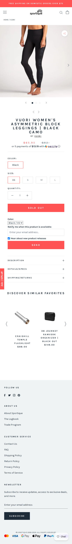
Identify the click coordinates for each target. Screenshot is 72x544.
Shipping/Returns (20, 278)
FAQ (6, 449)
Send (36, 245)
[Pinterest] (19, 395)
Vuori (37, 136)
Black (15, 164)
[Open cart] (67, 12)
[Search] (61, 12)
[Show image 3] (40, 103)
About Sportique (13, 413)
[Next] (46, 103)
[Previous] (25, 103)
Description (16, 260)
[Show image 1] (32, 103)
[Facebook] (4, 395)
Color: (11, 219)
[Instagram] (14, 395)
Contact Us (10, 443)
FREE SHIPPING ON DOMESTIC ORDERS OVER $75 (36, 3)
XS (13, 180)
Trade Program (12, 424)
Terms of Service (13, 472)
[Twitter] (9, 395)
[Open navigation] (5, 12)
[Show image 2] (36, 103)
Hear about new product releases (28, 238)
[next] (68, 65)
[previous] (4, 65)
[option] (22, 327)
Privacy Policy (12, 467)
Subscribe (17, 516)
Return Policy (11, 461)
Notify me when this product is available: (30, 226)
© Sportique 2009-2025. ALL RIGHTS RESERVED (36, 532)
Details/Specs (17, 269)
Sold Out (36, 207)
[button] (36, 146)
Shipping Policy (13, 455)
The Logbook (11, 419)
